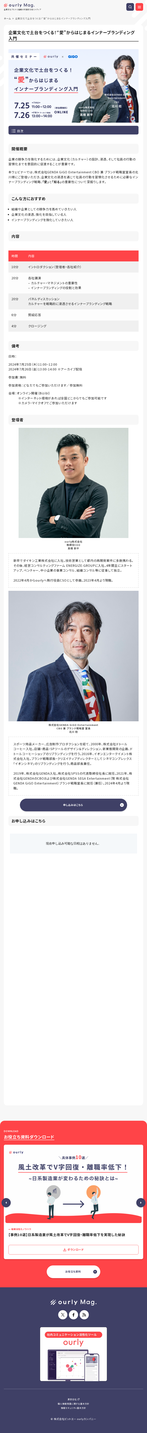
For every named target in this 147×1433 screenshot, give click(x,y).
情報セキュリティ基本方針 (73, 1407)
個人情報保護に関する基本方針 (73, 1403)
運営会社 (72, 1399)
